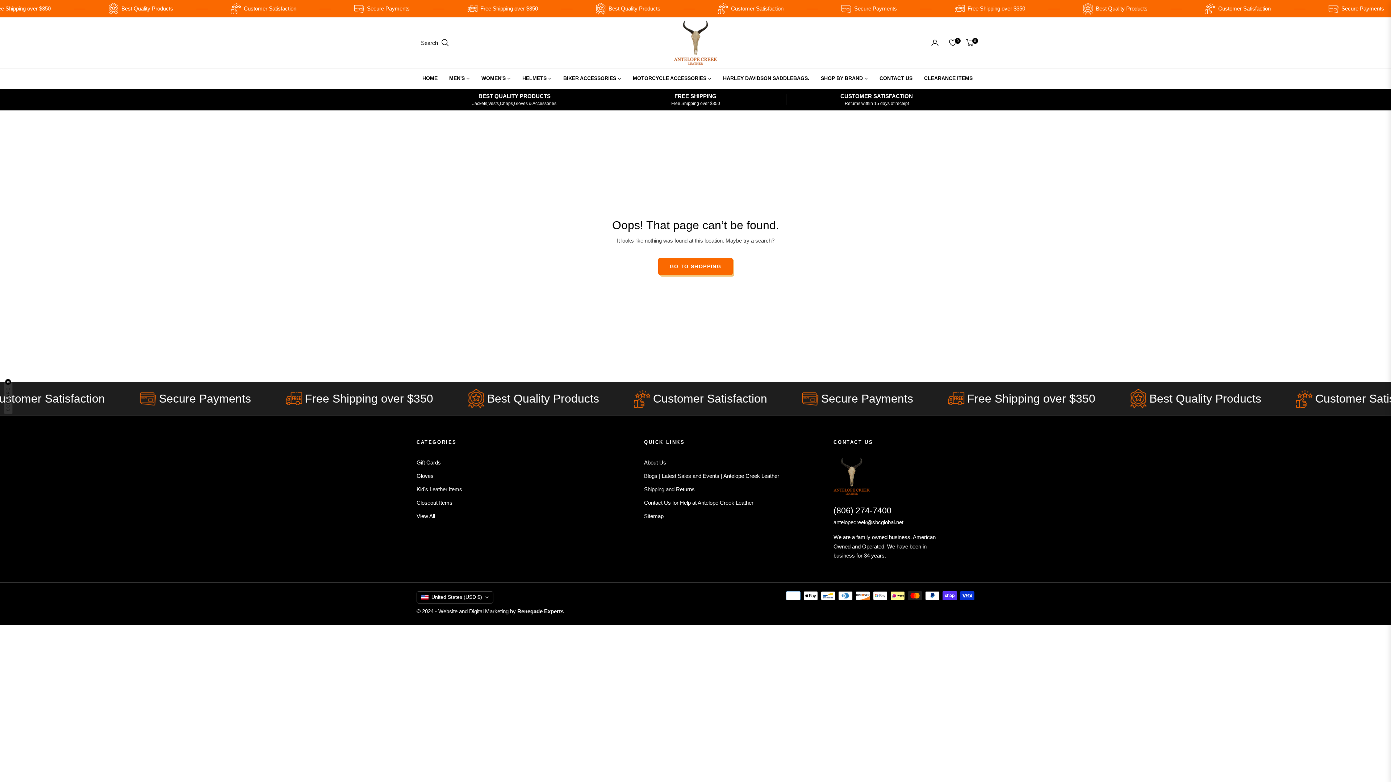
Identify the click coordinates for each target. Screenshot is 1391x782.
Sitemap (654, 516)
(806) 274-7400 (862, 510)
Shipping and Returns (669, 489)
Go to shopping (696, 266)
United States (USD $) (456, 597)
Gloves (425, 476)
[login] (935, 43)
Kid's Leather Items (439, 489)
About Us (655, 462)
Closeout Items (434, 503)
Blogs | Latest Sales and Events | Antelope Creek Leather (711, 476)
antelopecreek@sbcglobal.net (868, 522)
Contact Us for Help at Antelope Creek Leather (698, 503)
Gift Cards (429, 462)
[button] (435, 42)
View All (426, 516)
